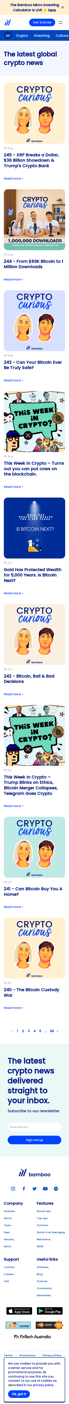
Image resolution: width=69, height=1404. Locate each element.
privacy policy (43, 1385)
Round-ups (44, 1211)
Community (44, 1288)
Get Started (42, 22)
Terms (8, 1355)
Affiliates (42, 1267)
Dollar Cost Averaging (51, 1232)
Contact (9, 1267)
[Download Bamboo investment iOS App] (19, 1311)
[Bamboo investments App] (8, 22)
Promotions (28, 1355)
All (8, 35)
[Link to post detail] (34, 132)
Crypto (22, 35)
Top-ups (42, 1218)
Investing (42, 35)
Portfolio (42, 1225)
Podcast (42, 1281)
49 (52, 1031)
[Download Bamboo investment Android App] (50, 1311)
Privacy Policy (52, 1355)
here (52, 10)
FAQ (6, 1281)
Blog (40, 1274)
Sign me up (34, 1140)
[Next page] (57, 1031)
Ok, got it (19, 1394)
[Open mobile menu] (60, 22)
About (8, 1218)
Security (9, 1239)
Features (9, 1211)
